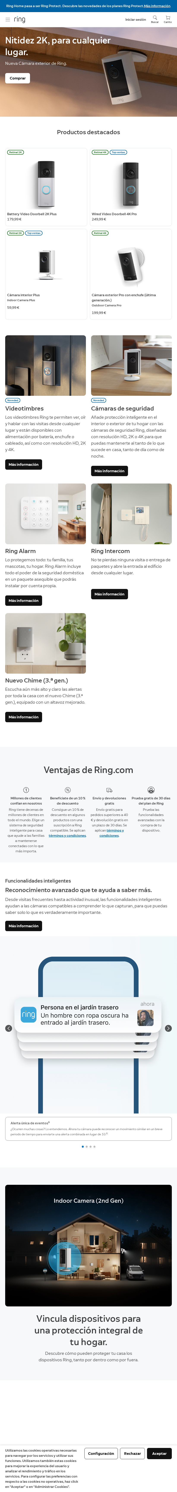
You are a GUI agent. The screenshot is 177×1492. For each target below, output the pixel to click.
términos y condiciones (67, 835)
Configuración (101, 1453)
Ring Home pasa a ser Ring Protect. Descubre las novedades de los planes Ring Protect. (75, 6)
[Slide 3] (91, 1147)
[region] (88, 1245)
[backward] (8, 1028)
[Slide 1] (83, 1147)
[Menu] (7, 19)
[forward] (168, 1028)
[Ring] (19, 19)
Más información (157, 6)
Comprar (18, 78)
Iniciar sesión (135, 19)
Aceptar (159, 1453)
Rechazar (132, 1453)
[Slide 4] (94, 1147)
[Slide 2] (87, 1147)
